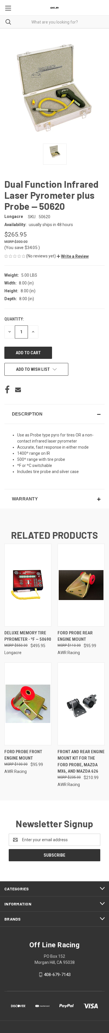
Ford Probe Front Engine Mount (23, 755)
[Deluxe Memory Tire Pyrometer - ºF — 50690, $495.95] (28, 585)
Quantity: (14, 319)
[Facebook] (7, 390)
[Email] (18, 390)
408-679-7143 (57, 974)
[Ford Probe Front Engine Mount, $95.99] (28, 704)
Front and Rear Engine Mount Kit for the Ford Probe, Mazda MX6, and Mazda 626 (81, 761)
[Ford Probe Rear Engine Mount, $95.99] (81, 585)
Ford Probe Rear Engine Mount (75, 636)
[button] (73, 256)
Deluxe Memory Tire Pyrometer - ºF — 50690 (27, 636)
